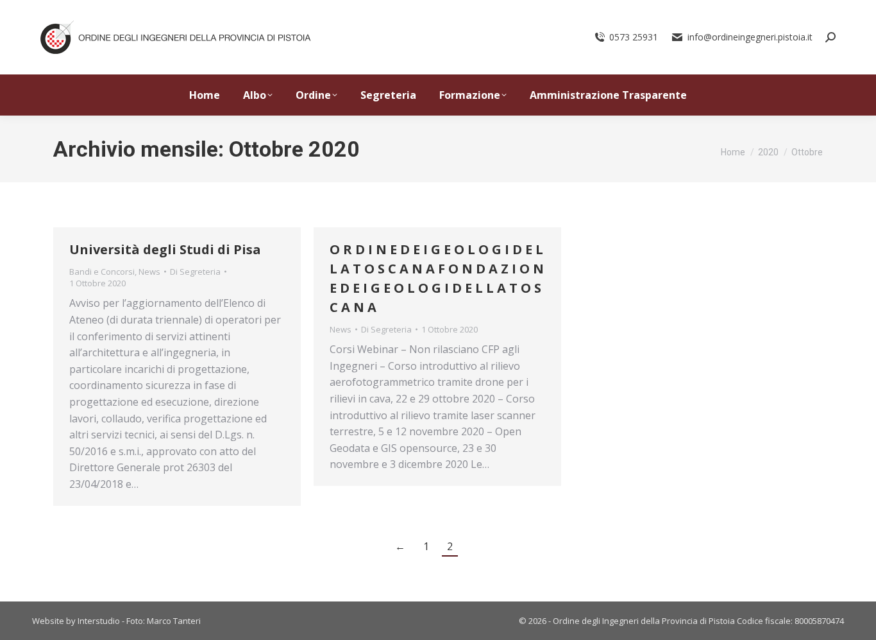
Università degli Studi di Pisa (165, 249)
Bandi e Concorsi (102, 271)
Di (195, 271)
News (149, 271)
